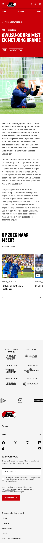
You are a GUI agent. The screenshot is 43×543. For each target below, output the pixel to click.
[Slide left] (3, 297)
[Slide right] (40, 297)
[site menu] (3, 4)
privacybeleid (10, 489)
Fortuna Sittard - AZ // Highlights (12, 287)
